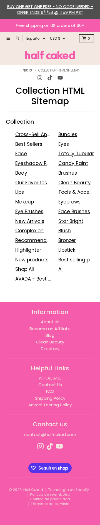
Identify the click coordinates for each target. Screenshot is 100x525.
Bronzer (67, 240)
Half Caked (33, 489)
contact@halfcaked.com (50, 434)
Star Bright (70, 221)
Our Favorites (31, 182)
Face (21, 153)
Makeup (24, 201)
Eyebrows (69, 201)
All (61, 269)
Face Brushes (74, 211)
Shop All (24, 269)
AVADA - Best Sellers (39, 279)
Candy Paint (73, 163)
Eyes (63, 144)
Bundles (67, 134)
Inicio (26, 70)
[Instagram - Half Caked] (40, 78)
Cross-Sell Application (41, 134)
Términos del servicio (50, 503)
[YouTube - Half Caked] (60, 78)
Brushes (67, 173)
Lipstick (66, 250)
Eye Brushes (29, 211)
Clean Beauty (74, 182)
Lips (19, 192)
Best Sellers (28, 144)
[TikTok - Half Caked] (50, 78)
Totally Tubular (76, 153)
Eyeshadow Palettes (39, 163)
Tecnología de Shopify (68, 489)
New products (32, 259)
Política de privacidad (50, 499)
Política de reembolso (50, 494)
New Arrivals (29, 221)
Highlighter (28, 250)
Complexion (29, 230)
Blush (64, 230)
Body (21, 173)
